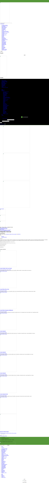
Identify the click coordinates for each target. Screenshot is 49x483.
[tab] (25, 236)
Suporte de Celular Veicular (4, 431)
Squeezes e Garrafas (4, 49)
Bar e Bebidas (3, 26)
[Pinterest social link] (2, 1)
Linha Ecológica (4, 42)
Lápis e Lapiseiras (4, 41)
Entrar (1, 122)
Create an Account (5, 118)
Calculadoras (3, 29)
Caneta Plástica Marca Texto (4, 289)
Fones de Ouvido (4, 38)
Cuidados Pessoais (4, 34)
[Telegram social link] (4, 1)
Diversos (3, 35)
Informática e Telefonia (5, 39)
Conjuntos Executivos (4, 33)
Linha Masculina (4, 43)
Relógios (3, 48)
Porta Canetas (3, 47)
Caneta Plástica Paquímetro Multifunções (6, 310)
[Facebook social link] (0, 0)
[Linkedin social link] (3, 1)
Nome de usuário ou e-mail (3, 119)
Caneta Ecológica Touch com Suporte (6, 268)
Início (1, 227)
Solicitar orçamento (2, 233)
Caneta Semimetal (3, 331)
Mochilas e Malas (4, 44)
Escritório (3, 36)
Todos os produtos (4, 227)
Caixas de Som (4, 28)
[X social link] (1, 1)
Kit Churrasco (3, 40)
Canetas (3, 30)
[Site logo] (5, 22)
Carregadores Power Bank (5, 31)
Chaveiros (3, 32)
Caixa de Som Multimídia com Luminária (5, 230)
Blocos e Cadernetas (4, 27)
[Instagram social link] (1, 0)
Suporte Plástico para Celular (3, 228)
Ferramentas (3, 37)
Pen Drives (3, 46)
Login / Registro (3, 477)
